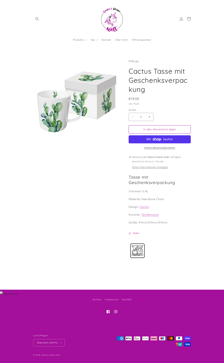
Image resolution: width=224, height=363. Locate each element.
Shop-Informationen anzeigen (150, 167)
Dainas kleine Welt (51, 355)
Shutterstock (150, 214)
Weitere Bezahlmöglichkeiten (159, 147)
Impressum (111, 299)
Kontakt (126, 299)
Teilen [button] (136, 233)
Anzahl (132, 109)
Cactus (144, 206)
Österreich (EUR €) (47, 342)
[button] (37, 19)
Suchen (97, 299)
